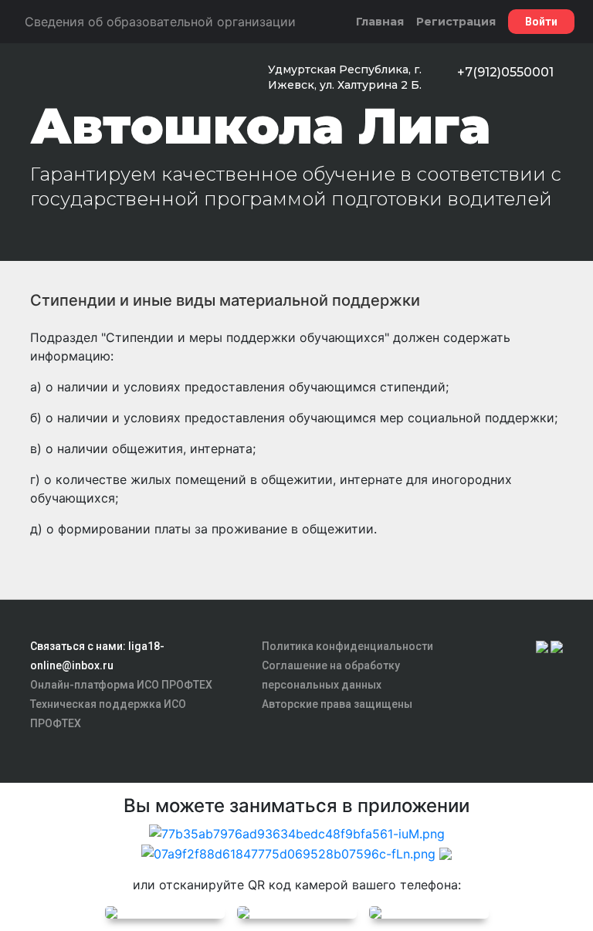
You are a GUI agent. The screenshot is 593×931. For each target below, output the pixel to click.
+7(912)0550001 (505, 72)
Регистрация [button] (456, 22)
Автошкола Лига (260, 126)
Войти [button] (541, 21)
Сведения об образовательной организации (160, 21)
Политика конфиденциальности (347, 646)
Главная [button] (380, 22)
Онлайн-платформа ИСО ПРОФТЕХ (121, 685)
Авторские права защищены (337, 704)
